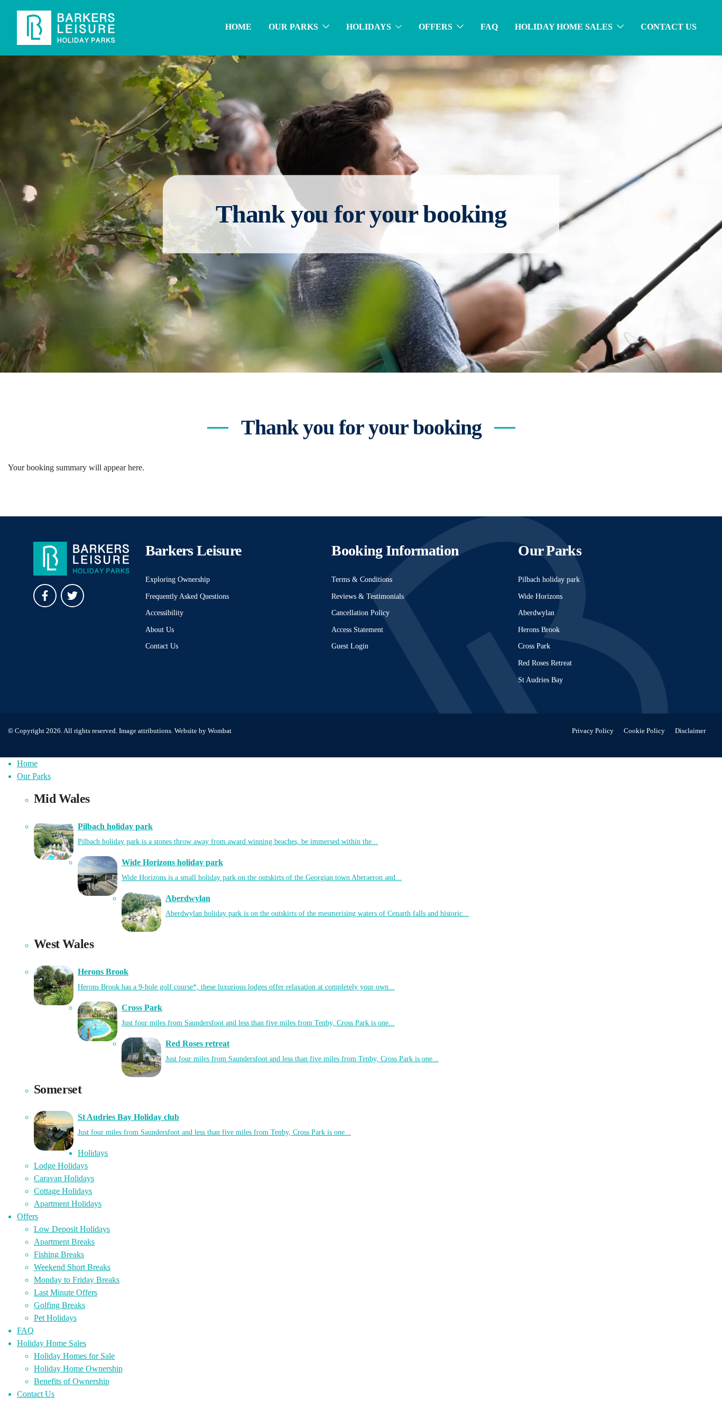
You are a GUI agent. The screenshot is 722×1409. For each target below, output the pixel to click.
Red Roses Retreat (545, 663)
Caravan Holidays (64, 1178)
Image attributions (145, 731)
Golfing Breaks (59, 1305)
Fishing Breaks (59, 1254)
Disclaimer (690, 731)
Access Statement (357, 629)
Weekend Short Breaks (72, 1267)
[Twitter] (72, 595)
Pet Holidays (55, 1317)
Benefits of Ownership (71, 1381)
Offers (435, 26)
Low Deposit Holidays (72, 1229)
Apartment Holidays (67, 1203)
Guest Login (349, 646)
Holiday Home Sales (564, 26)
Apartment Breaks (64, 1241)
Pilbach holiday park (549, 579)
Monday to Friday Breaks (76, 1279)
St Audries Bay (540, 679)
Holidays (368, 26)
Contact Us (669, 26)
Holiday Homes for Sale (74, 1355)
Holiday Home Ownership (78, 1368)
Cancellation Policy (360, 612)
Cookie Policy (644, 731)
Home (238, 26)
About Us (159, 629)
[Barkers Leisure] (66, 26)
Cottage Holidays (63, 1190)
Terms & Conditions (361, 579)
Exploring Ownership (177, 579)
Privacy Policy (593, 731)
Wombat (220, 731)
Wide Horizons (540, 596)
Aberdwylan (536, 612)
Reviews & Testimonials (367, 596)
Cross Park (534, 646)
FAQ (489, 26)
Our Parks (293, 26)
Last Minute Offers (65, 1292)
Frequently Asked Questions (187, 596)
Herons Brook (539, 629)
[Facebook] (45, 595)
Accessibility (164, 612)
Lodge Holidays (61, 1165)
